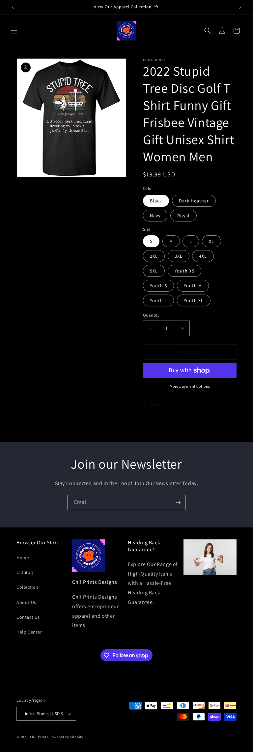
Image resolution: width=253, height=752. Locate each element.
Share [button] (156, 404)
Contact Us (28, 617)
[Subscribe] (178, 502)
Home (22, 557)
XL (211, 241)
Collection (27, 587)
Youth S (158, 286)
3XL (179, 256)
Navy (155, 216)
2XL (154, 256)
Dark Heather (194, 201)
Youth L (158, 300)
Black (156, 201)
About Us (26, 602)
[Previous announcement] (13, 7)
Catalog (24, 572)
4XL (203, 256)
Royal (183, 216)
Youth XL (194, 300)
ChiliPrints (39, 737)
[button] (14, 30)
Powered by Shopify (66, 737)
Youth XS (184, 271)
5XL (154, 271)
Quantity (151, 315)
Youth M (193, 286)
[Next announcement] (240, 7)
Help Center (29, 632)
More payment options (190, 386)
